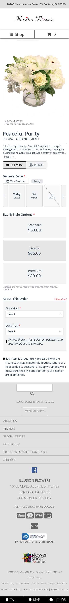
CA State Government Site (50, 583)
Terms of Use (59, 589)
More (7, 156)
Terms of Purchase (35, 589)
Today (37, 181)
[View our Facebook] (34, 472)
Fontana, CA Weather (16, 583)
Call (12, 599)
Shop (19, 34)
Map (35, 599)
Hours (59, 599)
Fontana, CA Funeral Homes (25, 571)
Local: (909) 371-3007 (34, 498)
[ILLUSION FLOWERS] (34, 25)
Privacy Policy (10, 589)
